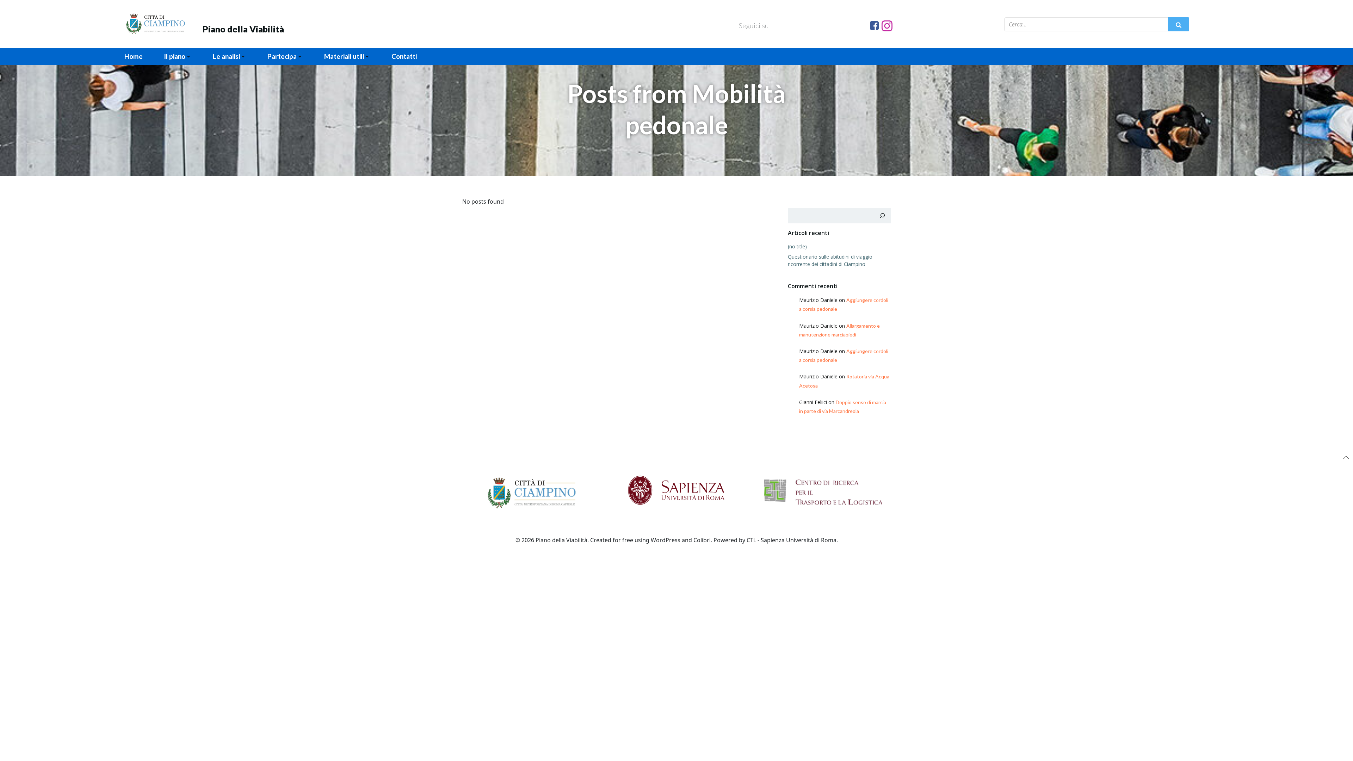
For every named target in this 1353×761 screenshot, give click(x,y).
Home (133, 56)
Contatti (404, 56)
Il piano (174, 56)
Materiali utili (344, 56)
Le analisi (226, 56)
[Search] (882, 215)
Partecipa (282, 56)
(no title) (797, 246)
